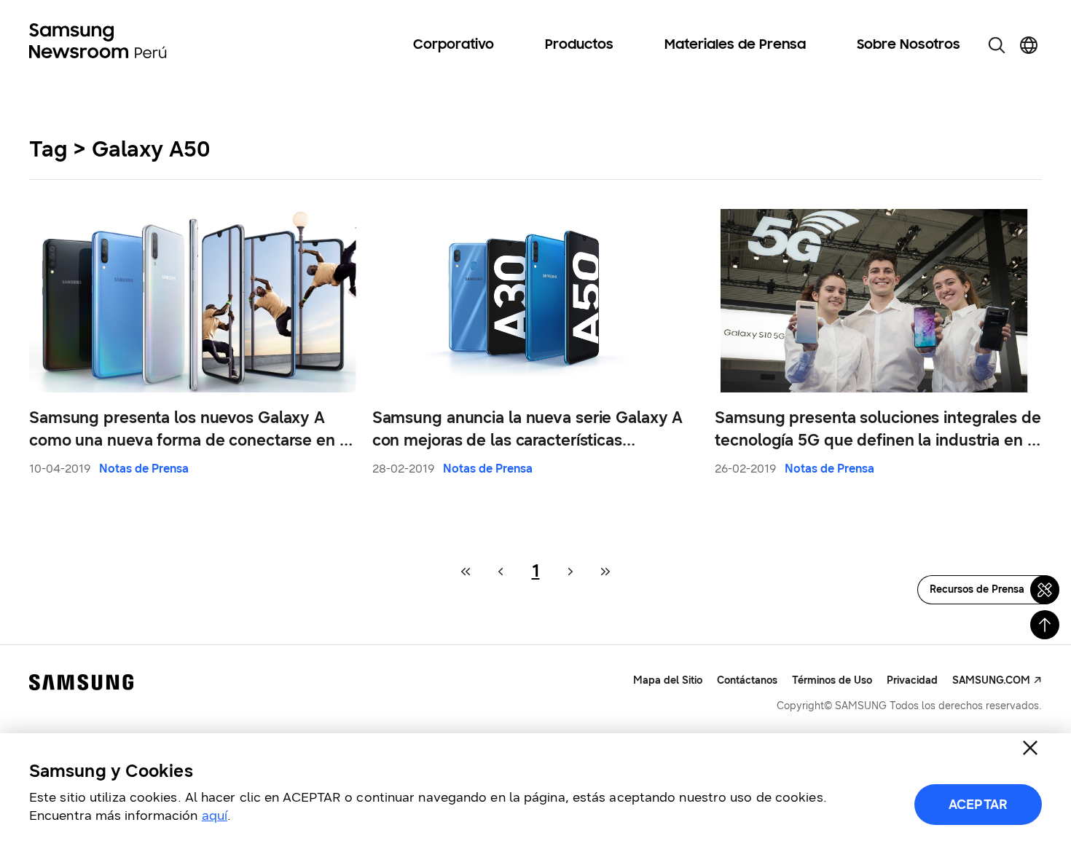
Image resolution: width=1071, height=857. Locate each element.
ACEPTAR (978, 805)
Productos (579, 45)
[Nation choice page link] (1029, 45)
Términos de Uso (832, 680)
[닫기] (1030, 747)
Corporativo (453, 45)
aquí (214, 815)
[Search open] (997, 45)
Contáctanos (747, 680)
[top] (1044, 624)
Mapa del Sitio (667, 680)
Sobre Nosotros (908, 45)
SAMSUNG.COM (991, 680)
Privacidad (912, 680)
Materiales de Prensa (735, 45)
